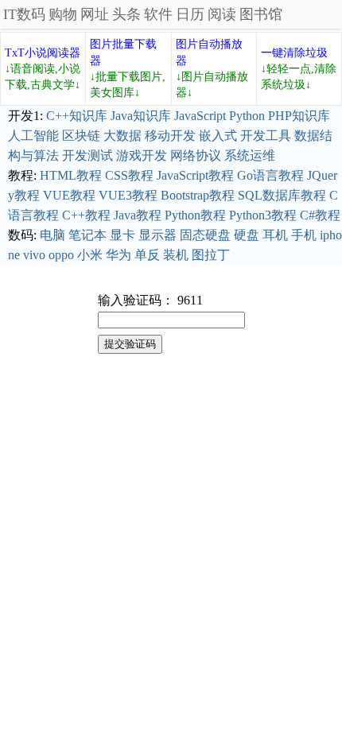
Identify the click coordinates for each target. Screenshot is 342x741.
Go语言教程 (270, 175)
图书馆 (260, 14)
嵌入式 (218, 135)
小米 (90, 255)
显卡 (122, 235)
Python (247, 115)
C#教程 (320, 215)
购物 (63, 14)
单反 (147, 255)
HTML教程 (71, 175)
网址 (94, 14)
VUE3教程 (128, 195)
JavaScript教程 (195, 175)
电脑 (52, 235)
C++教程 (86, 215)
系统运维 (249, 155)
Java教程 (137, 215)
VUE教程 (69, 195)
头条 (126, 14)
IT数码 (24, 14)
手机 (304, 235)
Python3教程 (263, 215)
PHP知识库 (299, 115)
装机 (175, 255)
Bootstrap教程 (198, 195)
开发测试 (87, 155)
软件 (158, 14)
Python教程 (195, 215)
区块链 (81, 135)
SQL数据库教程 (282, 195)
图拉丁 (211, 255)
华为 (118, 255)
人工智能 (33, 135)
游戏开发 (141, 155)
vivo (34, 255)
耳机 (275, 235)
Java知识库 (141, 115)
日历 (190, 14)
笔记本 (87, 235)
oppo (61, 255)
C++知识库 (76, 115)
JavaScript (200, 115)
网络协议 (195, 155)
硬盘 (246, 235)
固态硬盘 (205, 235)
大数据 (122, 135)
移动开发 (170, 135)
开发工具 (265, 135)
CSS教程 (129, 175)
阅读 (222, 14)
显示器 (157, 235)
